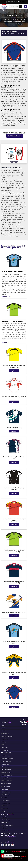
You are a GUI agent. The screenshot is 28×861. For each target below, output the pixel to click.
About (3, 728)
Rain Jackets (4, 808)
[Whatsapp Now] (2, 851)
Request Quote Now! (14, 136)
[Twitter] (5, 845)
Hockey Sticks (5, 822)
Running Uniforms (6, 780)
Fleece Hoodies (5, 800)
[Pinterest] (12, 845)
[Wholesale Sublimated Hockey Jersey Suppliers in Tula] (14, 260)
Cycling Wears (5, 764)
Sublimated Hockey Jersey (12, 272)
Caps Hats (4, 797)
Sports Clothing (5, 786)
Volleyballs (4, 828)
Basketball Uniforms (7, 758)
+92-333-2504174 (11, 837)
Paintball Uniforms (6, 775)
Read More (5, 296)
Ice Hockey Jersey (6, 769)
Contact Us (4, 739)
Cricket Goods (5, 819)
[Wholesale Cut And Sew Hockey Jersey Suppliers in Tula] (14, 309)
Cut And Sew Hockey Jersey (12, 321)
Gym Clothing (5, 794)
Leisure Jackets (5, 803)
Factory (3, 730)
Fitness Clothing (5, 792)
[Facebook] (2, 845)
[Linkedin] (9, 845)
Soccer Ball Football (6, 825)
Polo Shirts (4, 806)
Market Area (4, 750)
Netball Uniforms (6, 772)
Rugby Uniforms (6, 778)
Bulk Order (4, 747)
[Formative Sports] (4, 7)
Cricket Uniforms (6, 761)
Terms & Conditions (6, 736)
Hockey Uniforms (6, 767)
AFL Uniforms (5, 756)
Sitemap (3, 742)
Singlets (3, 811)
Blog (2, 744)
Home (3, 725)
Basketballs (4, 817)
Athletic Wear (5, 789)
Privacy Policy (5, 733)
